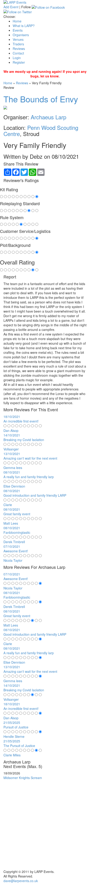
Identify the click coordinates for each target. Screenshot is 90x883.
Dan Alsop (10, 430)
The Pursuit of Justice (19, 745)
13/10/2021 (11, 453)
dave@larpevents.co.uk (20, 880)
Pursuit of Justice (15, 727)
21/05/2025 (11, 722)
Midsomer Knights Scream (22, 777)
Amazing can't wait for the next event (30, 458)
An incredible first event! (21, 421)
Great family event (16, 514)
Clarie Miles (12, 755)
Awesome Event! (15, 551)
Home (17, 21)
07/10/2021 (11, 546)
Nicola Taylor (12, 560)
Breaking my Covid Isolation (23, 439)
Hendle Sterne (13, 736)
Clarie (7, 504)
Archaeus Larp (48, 117)
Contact (18, 53)
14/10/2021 (11, 435)
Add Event (10, 7)
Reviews (19, 48)
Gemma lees (12, 467)
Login (17, 57)
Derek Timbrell (14, 542)
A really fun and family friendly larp (28, 476)
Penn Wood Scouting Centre (40, 130)
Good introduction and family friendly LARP (34, 495)
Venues (18, 39)
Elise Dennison (14, 486)
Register (19, 62)
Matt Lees (10, 523)
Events (18, 30)
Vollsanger (11, 449)
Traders (18, 44)
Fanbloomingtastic (16, 532)
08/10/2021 (11, 472)
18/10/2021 (11, 416)
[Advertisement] (45, 824)
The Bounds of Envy (40, 99)
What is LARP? (24, 25)
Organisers (21, 35)
